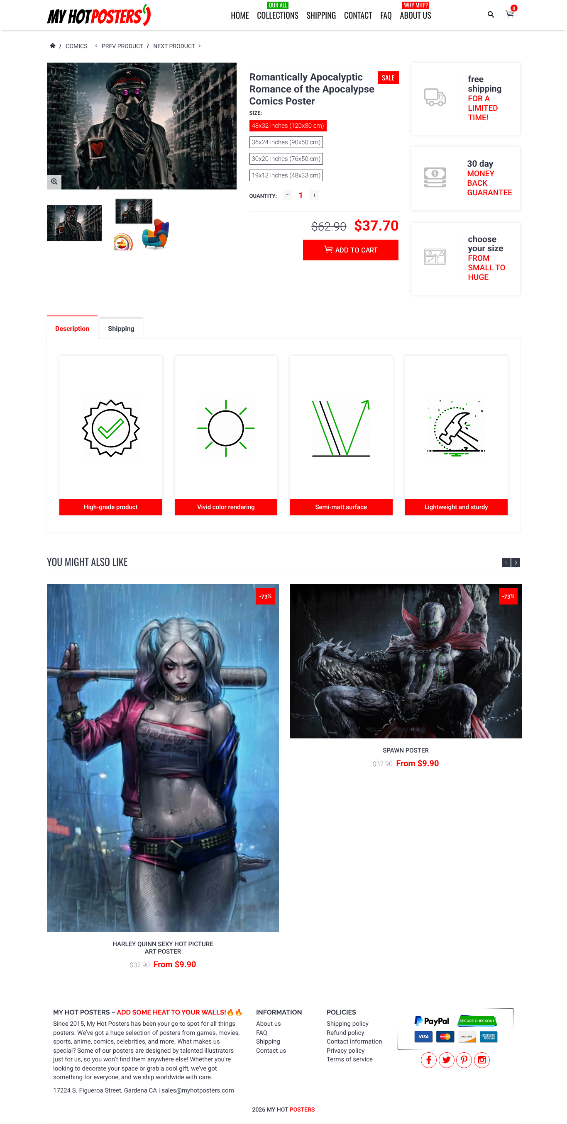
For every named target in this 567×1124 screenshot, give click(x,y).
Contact (358, 15)
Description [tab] (72, 329)
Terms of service (350, 1059)
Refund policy (345, 1033)
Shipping (321, 15)
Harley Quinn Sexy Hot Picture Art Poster (162, 947)
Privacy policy (345, 1050)
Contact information (354, 1041)
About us (268, 1023)
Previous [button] (506, 562)
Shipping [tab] (121, 329)
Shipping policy (348, 1023)
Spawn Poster (406, 750)
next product (175, 46)
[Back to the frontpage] (52, 46)
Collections (277, 11)
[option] (74, 223)
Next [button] (515, 562)
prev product (124, 46)
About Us (415, 11)
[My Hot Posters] (99, 15)
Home (240, 15)
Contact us (271, 1050)
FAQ (386, 15)
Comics (76, 46)
